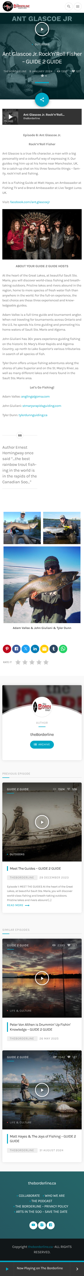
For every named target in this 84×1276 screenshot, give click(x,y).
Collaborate (29, 1196)
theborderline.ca (40, 1247)
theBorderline (15, 71)
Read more (18, 905)
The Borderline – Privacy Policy (41, 1206)
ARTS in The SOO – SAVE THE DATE (42, 1212)
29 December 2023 (54, 877)
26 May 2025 (49, 1038)
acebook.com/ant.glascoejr (30, 202)
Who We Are (55, 1196)
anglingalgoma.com (35, 396)
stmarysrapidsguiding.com (41, 406)
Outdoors (42, 44)
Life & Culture (21, 1011)
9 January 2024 (40, 71)
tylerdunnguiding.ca (33, 415)
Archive (41, 744)
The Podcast (42, 1201)
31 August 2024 (51, 1150)
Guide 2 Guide (18, 789)
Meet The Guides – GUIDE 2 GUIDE (35, 868)
